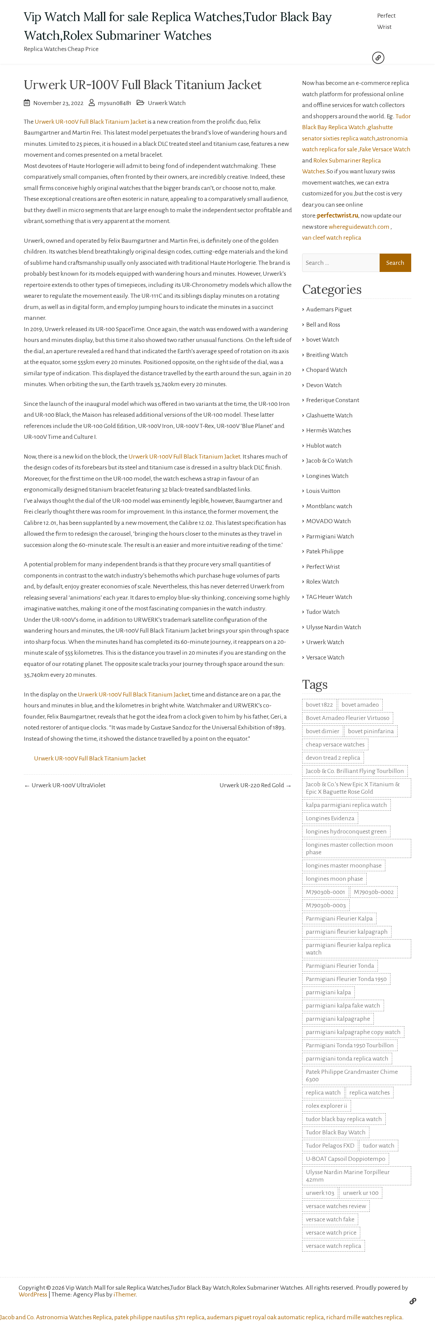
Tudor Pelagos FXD (330, 1145)
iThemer (125, 1294)
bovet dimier (323, 731)
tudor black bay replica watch (344, 1119)
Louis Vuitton (323, 490)
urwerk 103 (320, 1192)
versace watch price (331, 1232)
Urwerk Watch (167, 103)
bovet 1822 (319, 704)
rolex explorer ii (326, 1105)
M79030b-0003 (326, 905)
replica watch (323, 1092)
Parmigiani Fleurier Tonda (340, 965)
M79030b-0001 (325, 892)
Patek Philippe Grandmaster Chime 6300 (352, 1075)
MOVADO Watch (328, 521)
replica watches (369, 1092)
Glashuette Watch (329, 415)
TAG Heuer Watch (329, 597)
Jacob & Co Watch (329, 460)
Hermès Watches (328, 430)
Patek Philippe (325, 551)
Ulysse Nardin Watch (333, 627)
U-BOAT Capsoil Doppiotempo (345, 1158)
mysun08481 (115, 103)
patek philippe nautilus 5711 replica (159, 1317)
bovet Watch (322, 339)
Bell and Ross (323, 324)
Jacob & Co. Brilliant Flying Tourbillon (355, 771)
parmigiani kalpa (328, 992)
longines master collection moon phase (349, 848)
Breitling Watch (327, 354)
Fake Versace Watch (385, 149)
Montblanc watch (329, 506)
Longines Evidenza (330, 818)
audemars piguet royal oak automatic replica (265, 1317)
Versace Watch (325, 657)
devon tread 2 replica (333, 757)
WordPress (33, 1294)
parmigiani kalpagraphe (338, 1018)
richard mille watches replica (364, 1317)
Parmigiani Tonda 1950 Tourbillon (350, 1045)
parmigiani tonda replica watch (347, 1058)
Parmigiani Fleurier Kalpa (339, 918)
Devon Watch (324, 385)
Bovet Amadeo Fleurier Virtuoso (347, 718)
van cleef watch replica (331, 237)
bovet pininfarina (371, 731)
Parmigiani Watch (330, 536)
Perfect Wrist (386, 21)
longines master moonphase (344, 865)
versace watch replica (333, 1245)
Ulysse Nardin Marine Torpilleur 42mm (348, 1176)
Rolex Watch (322, 581)
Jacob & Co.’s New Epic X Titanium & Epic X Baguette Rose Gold (353, 788)
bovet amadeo (360, 704)
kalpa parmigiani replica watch (346, 805)
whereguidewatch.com (359, 226)
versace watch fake (330, 1219)
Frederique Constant (332, 400)
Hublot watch (324, 445)
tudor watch (379, 1145)
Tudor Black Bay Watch (336, 1132)
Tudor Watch (323, 611)
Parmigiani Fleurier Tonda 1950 (346, 979)
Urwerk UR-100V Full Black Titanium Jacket (90, 121)
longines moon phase (334, 878)
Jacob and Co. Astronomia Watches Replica (56, 1317)
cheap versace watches (335, 744)
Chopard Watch (326, 369)
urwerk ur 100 (361, 1192)
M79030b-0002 (374, 892)
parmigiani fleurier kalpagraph (347, 931)
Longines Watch (327, 475)
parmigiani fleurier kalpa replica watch (348, 949)
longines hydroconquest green (346, 831)
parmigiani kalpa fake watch (343, 1005)
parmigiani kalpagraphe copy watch (353, 1032)
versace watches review (336, 1206)
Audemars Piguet (329, 309)
